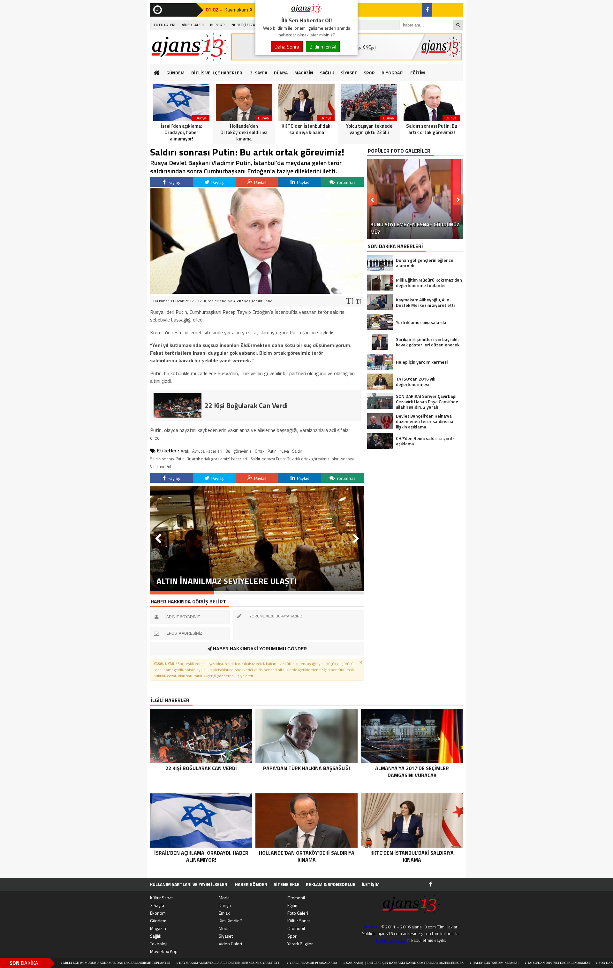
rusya (284, 451)
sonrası (347, 459)
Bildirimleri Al (322, 46)
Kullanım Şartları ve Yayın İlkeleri (189, 884)
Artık (185, 451)
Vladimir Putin (162, 466)
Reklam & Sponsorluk (330, 884)
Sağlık (155, 936)
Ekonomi (158, 913)
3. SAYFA (258, 72)
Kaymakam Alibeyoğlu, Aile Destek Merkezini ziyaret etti (181, 962)
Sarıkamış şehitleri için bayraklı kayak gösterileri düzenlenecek (356, 962)
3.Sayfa (157, 905)
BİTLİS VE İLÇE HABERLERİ (217, 72)
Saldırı (297, 451)
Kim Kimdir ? (230, 920)
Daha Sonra (286, 46)
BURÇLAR (217, 24)
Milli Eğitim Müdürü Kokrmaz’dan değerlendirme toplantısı (68, 962)
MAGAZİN (303, 72)
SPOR (369, 72)
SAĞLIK (327, 72)
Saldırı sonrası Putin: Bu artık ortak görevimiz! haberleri (198, 459)
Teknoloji (158, 943)
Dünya (225, 905)
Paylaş (173, 182)
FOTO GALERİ (164, 24)
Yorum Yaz (346, 182)
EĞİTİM (417, 72)
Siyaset (226, 936)
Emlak (224, 913)
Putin (272, 451)
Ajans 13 (372, 926)
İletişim (371, 884)
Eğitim (293, 905)
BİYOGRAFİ (393, 72)
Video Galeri (230, 943)
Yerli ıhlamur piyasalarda (265, 962)
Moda (224, 897)
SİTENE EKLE (286, 884)
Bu (227, 451)
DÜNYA (281, 72)
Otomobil (296, 897)
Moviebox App (164, 951)
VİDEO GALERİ (193, 24)
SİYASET (349, 72)
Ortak (259, 451)
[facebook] (427, 10)
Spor (292, 936)
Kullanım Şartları (391, 940)
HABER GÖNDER (251, 884)
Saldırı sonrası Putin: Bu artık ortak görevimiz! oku (294, 459)
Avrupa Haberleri (207, 451)
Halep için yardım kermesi (447, 962)
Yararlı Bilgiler (300, 943)
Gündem (158, 920)
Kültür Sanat (161, 897)
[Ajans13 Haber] (306, 12)
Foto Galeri (297, 913)
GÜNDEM (175, 72)
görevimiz (242, 451)
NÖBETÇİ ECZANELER (248, 24)
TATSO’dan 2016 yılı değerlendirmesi (510, 962)
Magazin (158, 928)
